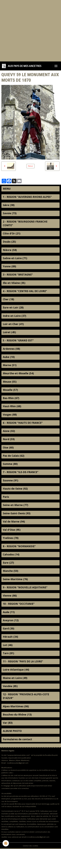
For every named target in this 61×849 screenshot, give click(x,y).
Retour (30, 166)
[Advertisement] (30, 30)
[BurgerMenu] (56, 66)
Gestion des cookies (30, 846)
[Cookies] (6, 843)
